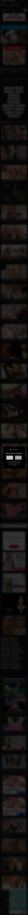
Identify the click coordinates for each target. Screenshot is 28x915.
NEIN (18, 457)
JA (10, 457)
